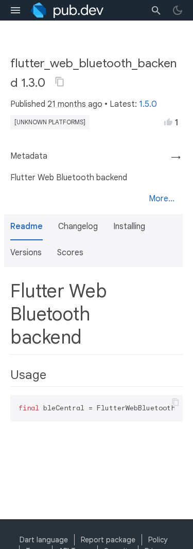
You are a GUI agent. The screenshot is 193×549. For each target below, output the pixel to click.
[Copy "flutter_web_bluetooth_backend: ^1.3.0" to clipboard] (60, 82)
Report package (108, 539)
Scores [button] (70, 253)
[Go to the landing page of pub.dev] (67, 10)
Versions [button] (26, 253)
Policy (158, 539)
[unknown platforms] (49, 122)
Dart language (44, 539)
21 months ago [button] (74, 104)
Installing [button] (129, 226)
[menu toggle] (15, 10)
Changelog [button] (78, 226)
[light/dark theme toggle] (177, 10)
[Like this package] (168, 122)
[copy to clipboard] (175, 402)
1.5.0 (148, 104)
